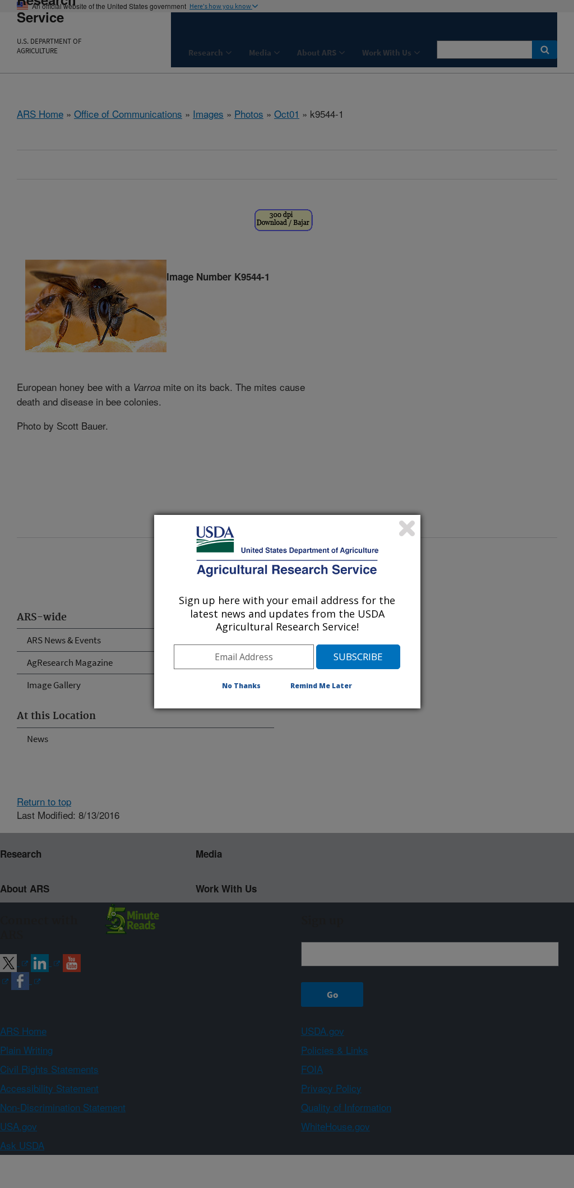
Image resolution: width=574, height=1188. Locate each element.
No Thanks (241, 685)
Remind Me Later (321, 685)
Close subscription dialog (407, 528)
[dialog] (287, 611)
